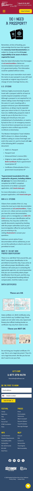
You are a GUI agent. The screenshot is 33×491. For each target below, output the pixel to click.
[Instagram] (15, 460)
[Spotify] (19, 460)
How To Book (25, 11)
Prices (19, 411)
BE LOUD (3, 448)
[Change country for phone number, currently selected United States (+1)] (3, 396)
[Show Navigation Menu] (4, 11)
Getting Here (4, 443)
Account (20, 435)
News (2, 427)
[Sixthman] (10, 468)
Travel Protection (22, 424)
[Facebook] (10, 460)
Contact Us (21, 441)
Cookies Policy (21, 479)
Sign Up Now (7, 401)
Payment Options (22, 421)
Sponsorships (21, 443)
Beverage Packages (23, 426)
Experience (4, 414)
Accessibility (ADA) (6, 441)
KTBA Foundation (6, 424)
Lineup (3, 411)
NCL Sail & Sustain (6, 446)
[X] (23, 460)
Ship (2, 416)
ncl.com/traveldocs (10, 63)
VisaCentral (11, 233)
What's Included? (22, 419)
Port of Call (4, 422)
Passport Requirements (7, 438)
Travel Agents (21, 446)
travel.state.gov (18, 188)
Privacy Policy (12, 479)
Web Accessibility (22, 448)
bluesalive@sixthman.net (16, 378)
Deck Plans (4, 451)
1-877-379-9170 (16, 375)
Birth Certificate (11, 162)
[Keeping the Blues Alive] (23, 468)
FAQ (19, 438)
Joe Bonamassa (5, 435)
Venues (3, 419)
